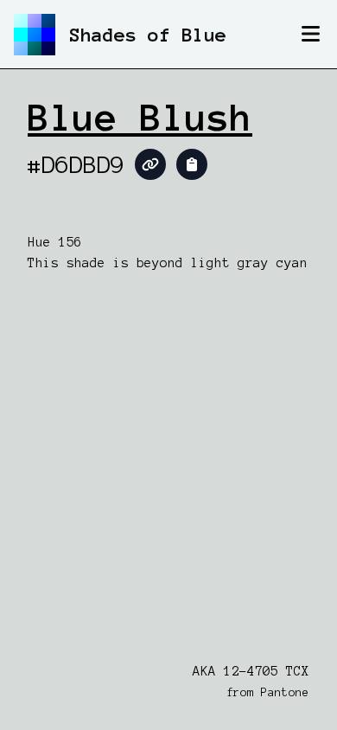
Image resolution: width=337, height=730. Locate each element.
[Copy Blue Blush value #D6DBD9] (191, 164)
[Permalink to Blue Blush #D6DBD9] (150, 164)
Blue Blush (140, 117)
